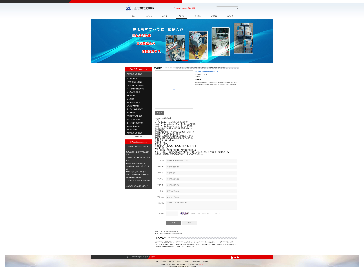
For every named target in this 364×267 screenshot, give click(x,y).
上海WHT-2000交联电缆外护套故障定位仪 (227, 244)
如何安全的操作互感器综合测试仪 (136, 163)
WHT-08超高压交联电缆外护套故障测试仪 (186, 244)
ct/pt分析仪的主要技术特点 (134, 177)
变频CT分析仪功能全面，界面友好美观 (137, 174)
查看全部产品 (138, 136)
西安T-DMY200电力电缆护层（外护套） (186, 242)
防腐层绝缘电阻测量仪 (191, 68)
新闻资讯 (171, 261)
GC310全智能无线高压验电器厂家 (136, 172)
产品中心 (182, 68)
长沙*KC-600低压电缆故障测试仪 (186, 246)
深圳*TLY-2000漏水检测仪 (227, 242)
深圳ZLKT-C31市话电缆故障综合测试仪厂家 (171, 234)
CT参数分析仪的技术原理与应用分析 (137, 186)
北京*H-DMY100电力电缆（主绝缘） (206, 242)
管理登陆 (205, 261)
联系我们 (187, 261)
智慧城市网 (194, 266)
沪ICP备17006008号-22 (178, 266)
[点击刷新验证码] (184, 213)
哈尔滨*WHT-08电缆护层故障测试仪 (165, 246)
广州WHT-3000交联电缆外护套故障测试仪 (206, 244)
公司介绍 (164, 261)
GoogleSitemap (196, 261)
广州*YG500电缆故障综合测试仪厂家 (169, 231)
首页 (177, 68)
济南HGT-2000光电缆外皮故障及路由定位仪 (165, 242)
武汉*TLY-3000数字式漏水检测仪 (165, 244)
